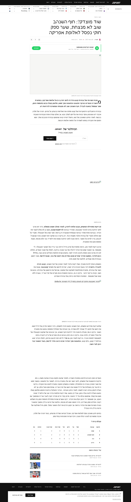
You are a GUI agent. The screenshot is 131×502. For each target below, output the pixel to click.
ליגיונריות (28, 487)
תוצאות (66, 487)
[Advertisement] (65, 165)
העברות (20, 487)
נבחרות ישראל (48, 487)
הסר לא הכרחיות (17, 495)
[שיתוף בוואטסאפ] (39, 39)
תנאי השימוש (58, 144)
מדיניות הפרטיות (117, 499)
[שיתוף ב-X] (31, 39)
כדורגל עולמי (37, 487)
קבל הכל (30, 495)
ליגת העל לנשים (75, 487)
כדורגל (96, 17)
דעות (13, 487)
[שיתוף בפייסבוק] (35, 39)
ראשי (100, 17)
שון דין (96, 39)
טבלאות (58, 487)
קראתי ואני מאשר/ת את (65, 144)
